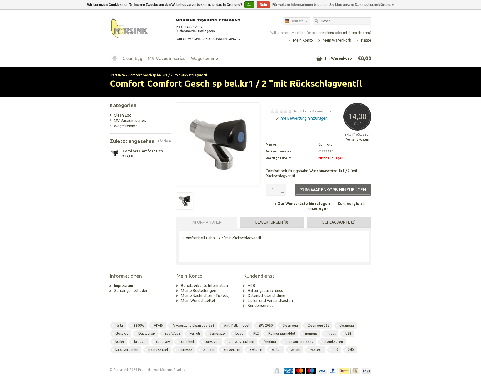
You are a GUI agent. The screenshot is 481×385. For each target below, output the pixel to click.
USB (348, 333)
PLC (256, 333)
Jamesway (218, 333)
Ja (249, 5)
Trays (331, 333)
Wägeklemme (204, 58)
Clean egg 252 (319, 325)
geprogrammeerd (300, 341)
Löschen (164, 141)
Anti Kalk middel (236, 325)
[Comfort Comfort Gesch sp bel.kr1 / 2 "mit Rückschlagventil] (184, 208)
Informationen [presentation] (207, 222)
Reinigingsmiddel (281, 333)
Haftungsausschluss (265, 290)
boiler (119, 341)
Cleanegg (346, 325)
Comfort (325, 144)
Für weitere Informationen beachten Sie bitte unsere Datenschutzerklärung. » (333, 5)
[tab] (205, 222)
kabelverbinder (127, 349)
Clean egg (290, 325)
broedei (140, 341)
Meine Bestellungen (198, 290)
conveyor (211, 341)
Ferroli (195, 333)
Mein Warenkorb (337, 40)
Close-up (122, 333)
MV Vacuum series (166, 58)
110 (335, 349)
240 (351, 349)
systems (256, 349)
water (276, 349)
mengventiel (158, 349)
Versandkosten (357, 139)
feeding (270, 341)
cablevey (163, 341)
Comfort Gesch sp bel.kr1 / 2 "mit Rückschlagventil (167, 75)
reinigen (208, 349)
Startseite (115, 58)
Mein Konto (303, 40)
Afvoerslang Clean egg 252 (193, 325)
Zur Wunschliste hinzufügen (304, 203)
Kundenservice (261, 305)
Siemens (311, 333)
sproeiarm (232, 349)
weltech (316, 349)
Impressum (123, 285)
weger (296, 349)
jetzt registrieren (356, 32)
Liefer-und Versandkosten (270, 300)
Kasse (366, 40)
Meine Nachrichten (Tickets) (205, 295)
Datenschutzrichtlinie (266, 295)
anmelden (326, 32)
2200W (138, 325)
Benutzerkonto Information (204, 285)
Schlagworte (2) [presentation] (338, 222)
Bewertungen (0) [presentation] (271, 222)
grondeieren (333, 341)
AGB (251, 285)
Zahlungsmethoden (131, 290)
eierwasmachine (241, 341)
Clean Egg (132, 58)
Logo (239, 333)
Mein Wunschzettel (198, 300)
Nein (263, 5)
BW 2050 (266, 325)
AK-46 (158, 325)
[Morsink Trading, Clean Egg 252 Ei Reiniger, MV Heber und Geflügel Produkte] (175, 29)
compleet (187, 341)
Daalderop (146, 333)
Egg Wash (172, 333)
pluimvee (185, 349)
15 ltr (119, 325)
